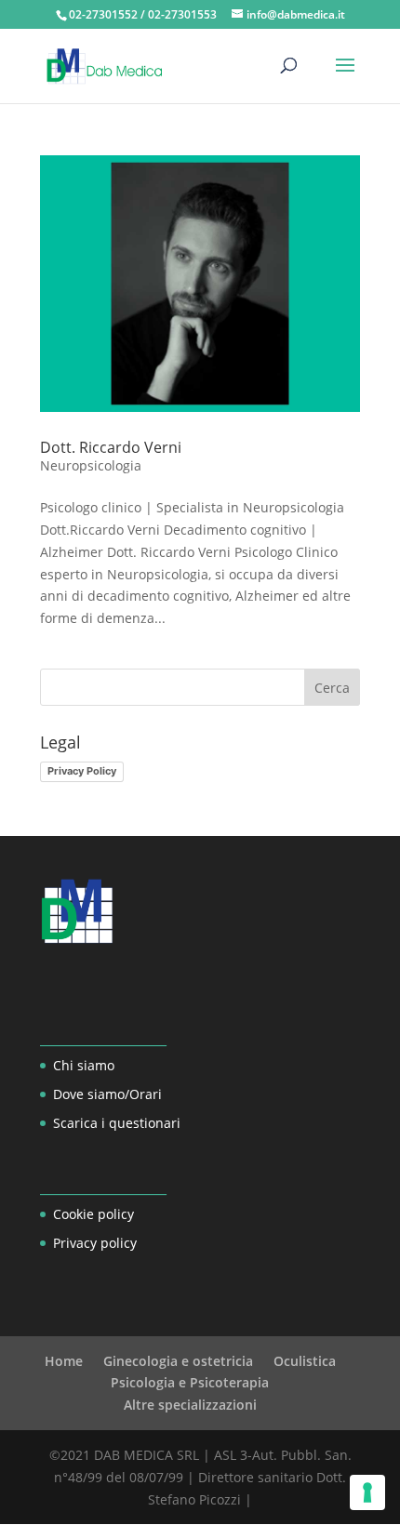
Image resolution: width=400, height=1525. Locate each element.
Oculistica (304, 1361)
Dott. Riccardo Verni (110, 447)
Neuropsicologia (90, 465)
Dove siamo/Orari (107, 1094)
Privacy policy (95, 1243)
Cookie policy (93, 1214)
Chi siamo (83, 1065)
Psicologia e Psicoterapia (190, 1382)
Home (64, 1361)
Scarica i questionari (116, 1123)
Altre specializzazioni (190, 1404)
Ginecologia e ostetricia (178, 1361)
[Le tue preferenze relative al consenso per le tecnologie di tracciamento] (367, 1492)
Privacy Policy (81, 770)
